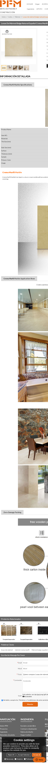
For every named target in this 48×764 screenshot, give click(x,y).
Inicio (4, 17)
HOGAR (30, 4)
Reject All (11, 755)
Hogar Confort (26, 735)
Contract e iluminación (29, 729)
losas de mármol (7, 650)
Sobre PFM (4, 726)
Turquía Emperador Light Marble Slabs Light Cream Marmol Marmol (8, 639)
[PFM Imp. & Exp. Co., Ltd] (10, 3)
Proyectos (4, 729)
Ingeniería (30, 9)
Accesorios (28, 696)
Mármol (17, 17)
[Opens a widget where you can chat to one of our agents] (39, 760)
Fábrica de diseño (27, 732)
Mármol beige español (40, 650)
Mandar (30, 704)
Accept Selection (24, 755)
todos (10, 17)
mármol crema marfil (22, 650)
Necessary (10, 759)
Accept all (36, 755)
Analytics (20, 759)
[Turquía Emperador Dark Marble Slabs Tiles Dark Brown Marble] (26, 630)
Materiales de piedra (7, 735)
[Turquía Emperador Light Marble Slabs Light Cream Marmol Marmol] (8, 630)
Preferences (30, 759)
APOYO (39, 9)
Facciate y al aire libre (28, 726)
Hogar (37, 4)
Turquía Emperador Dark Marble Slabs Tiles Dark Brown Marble (26, 639)
